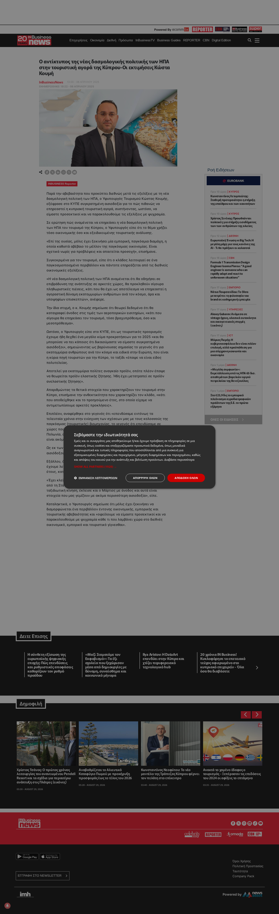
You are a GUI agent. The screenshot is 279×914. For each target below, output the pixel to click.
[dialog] (139, 457)
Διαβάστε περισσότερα (179, 459)
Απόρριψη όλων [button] (145, 477)
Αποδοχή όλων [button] (186, 477)
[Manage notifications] (7, 906)
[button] (139, 466)
